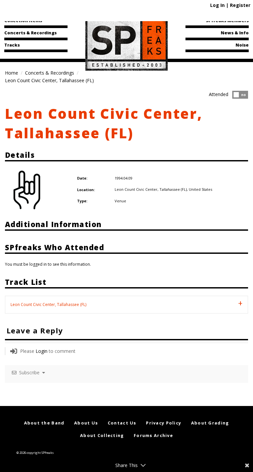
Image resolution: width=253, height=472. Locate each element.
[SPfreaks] (126, 44)
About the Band (44, 423)
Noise (242, 45)
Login (41, 351)
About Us (86, 423)
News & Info (235, 33)
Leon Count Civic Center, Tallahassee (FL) (104, 123)
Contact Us (122, 423)
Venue (120, 200)
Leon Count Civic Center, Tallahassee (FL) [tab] (48, 304)
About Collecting (102, 435)
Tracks (12, 45)
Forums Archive (153, 435)
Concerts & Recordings (30, 33)
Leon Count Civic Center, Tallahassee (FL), (152, 189)
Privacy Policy (163, 423)
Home (11, 73)
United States (200, 189)
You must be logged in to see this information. (48, 264)
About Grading (210, 423)
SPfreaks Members (227, 20)
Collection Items (23, 20)
